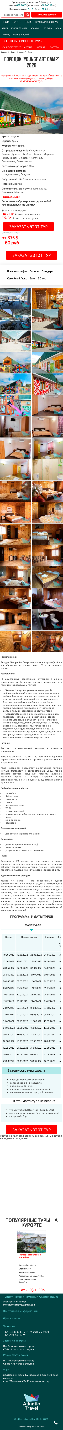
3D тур (42, 278)
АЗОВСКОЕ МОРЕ (19, 28)
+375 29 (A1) (45, 5)
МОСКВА (41, 47)
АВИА (58, 28)
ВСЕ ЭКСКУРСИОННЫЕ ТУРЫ (22, 41)
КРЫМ (5, 28)
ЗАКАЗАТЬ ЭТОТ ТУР (28, 226)
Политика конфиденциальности (31, 1426)
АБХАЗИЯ (35, 28)
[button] (56, 1423)
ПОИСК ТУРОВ (11, 22)
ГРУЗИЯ (28, 22)
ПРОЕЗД (6, 34)
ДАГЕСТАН (55, 47)
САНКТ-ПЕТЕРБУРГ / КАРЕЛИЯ (17, 47)
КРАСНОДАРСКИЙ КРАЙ (46, 22)
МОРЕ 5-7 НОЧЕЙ (21, 34)
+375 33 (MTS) (21, 5)
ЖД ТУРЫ (47, 28)
